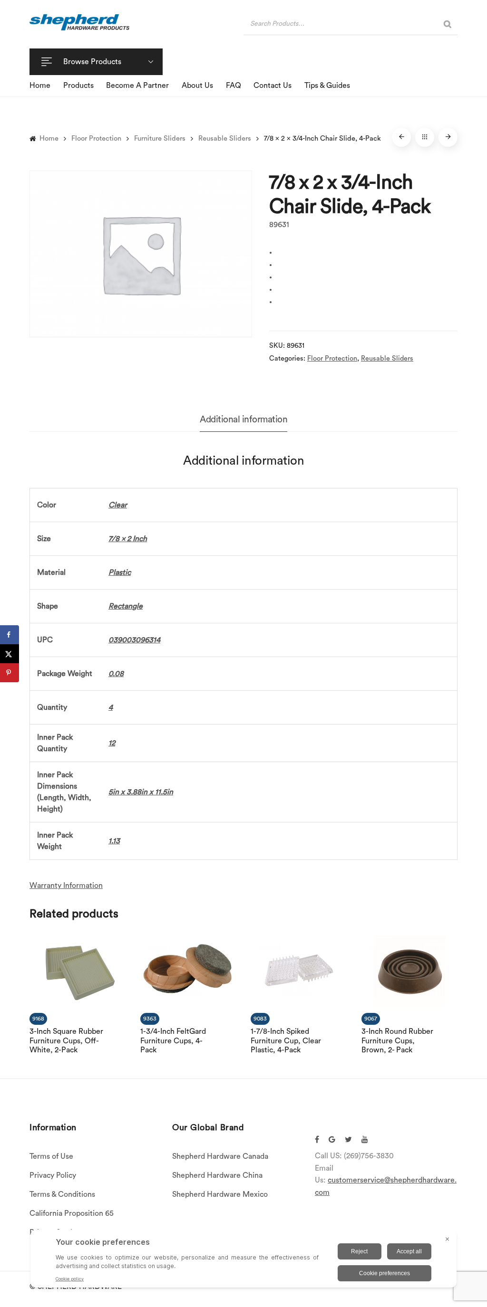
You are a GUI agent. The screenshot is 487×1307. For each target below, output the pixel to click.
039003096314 (134, 640)
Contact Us (272, 85)
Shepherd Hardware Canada (220, 1156)
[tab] (243, 420)
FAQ (233, 85)
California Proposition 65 (71, 1213)
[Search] (447, 24)
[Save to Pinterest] (9, 672)
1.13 (114, 841)
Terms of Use (51, 1156)
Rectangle (125, 606)
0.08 (116, 673)
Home (39, 85)
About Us (197, 85)
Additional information (243, 419)
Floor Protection (96, 138)
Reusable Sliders (224, 138)
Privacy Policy (52, 1175)
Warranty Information (66, 885)
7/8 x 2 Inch (127, 539)
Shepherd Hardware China (217, 1175)
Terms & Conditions (62, 1194)
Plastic (119, 572)
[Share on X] (9, 653)
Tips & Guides (327, 85)
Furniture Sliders (159, 138)
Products (78, 85)
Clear (117, 505)
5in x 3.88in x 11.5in (140, 792)
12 (111, 743)
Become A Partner (137, 85)
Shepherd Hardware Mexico (220, 1194)
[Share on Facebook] (9, 634)
